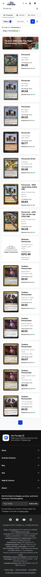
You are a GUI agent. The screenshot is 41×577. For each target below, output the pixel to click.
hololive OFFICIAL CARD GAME (16, 546)
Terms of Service (21, 570)
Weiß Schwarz (27, 538)
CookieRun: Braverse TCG (12, 563)
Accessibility (32, 570)
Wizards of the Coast (22, 532)
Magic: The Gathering (11, 529)
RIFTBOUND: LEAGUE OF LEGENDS (14, 557)
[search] (18, 8)
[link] (11, 3)
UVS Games (8, 559)
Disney (20, 554)
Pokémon (11, 548)
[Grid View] (32, 21)
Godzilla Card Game (11, 544)
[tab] (8, 15)
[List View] (37, 21)
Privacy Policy (23, 511)
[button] (37, 9)
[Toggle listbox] (27, 21)
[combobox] (22, 21)
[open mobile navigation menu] (3, 3)
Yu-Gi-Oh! (7, 534)
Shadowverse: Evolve (14, 542)
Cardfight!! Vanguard (12, 538)
